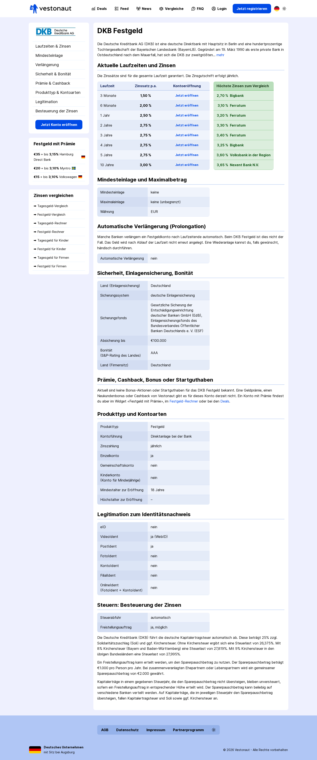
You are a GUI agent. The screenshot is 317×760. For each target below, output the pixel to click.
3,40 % (222, 135)
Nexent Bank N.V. (244, 165)
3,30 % (222, 125)
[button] (171, 8)
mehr (220, 55)
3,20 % (222, 115)
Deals (224, 401)
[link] (50, 8)
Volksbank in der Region (250, 155)
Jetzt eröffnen (186, 95)
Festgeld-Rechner (183, 401)
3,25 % (222, 145)
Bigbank (237, 95)
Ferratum (238, 105)
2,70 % (222, 95)
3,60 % (222, 155)
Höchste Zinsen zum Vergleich (243, 86)
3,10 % (223, 105)
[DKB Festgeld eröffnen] (59, 32)
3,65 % (222, 165)
